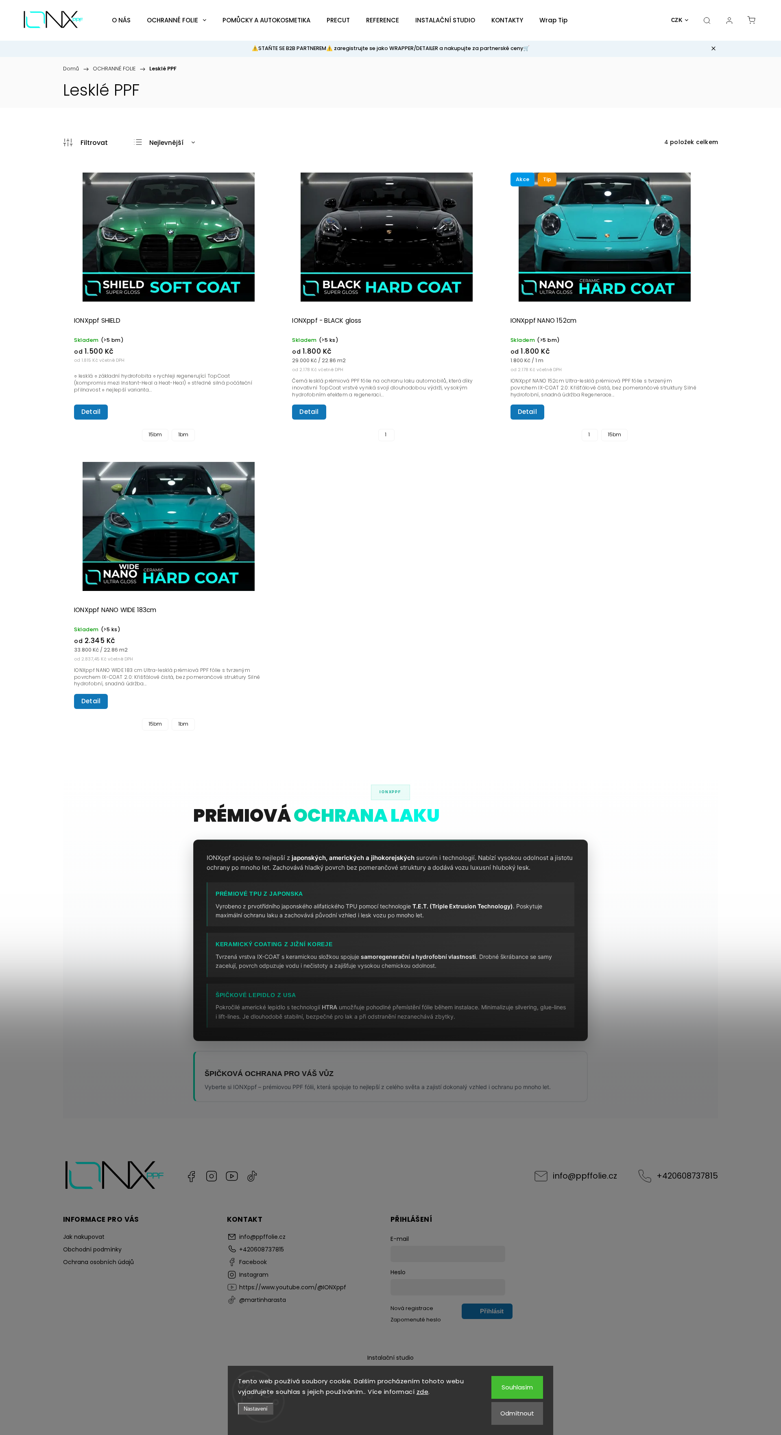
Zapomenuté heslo (415, 1319)
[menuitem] (121, 20)
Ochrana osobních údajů (98, 1262)
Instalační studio (390, 1358)
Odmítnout (517, 1413)
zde (423, 1391)
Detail (90, 411)
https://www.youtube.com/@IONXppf (232, 1176)
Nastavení (256, 1409)
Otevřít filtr (85, 142)
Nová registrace (411, 1308)
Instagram (211, 1176)
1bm (183, 434)
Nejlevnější (166, 142)
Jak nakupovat (84, 1237)
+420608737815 (687, 1175)
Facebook (191, 1176)
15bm (155, 434)
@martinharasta (252, 1176)
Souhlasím (517, 1387)
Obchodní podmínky (92, 1249)
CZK (677, 20)
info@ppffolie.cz (585, 1175)
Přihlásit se (492, 1313)
